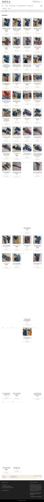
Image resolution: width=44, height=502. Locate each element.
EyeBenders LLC (6, 490)
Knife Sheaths (4, 8)
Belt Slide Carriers (30, 5)
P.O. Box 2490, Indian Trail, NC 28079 (7, 487)
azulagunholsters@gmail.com (7, 486)
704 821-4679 (4, 484)
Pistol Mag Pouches (12, 5)
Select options (6, 34)
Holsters (6, 5)
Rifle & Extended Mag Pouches (21, 5)
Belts (2, 5)
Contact (9, 8)
